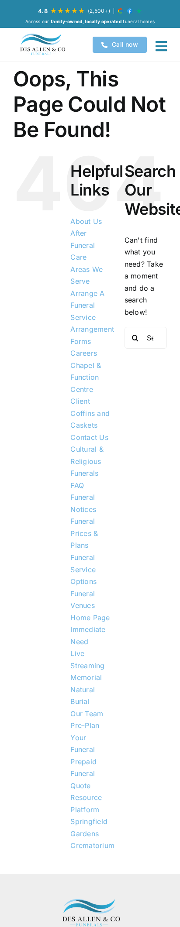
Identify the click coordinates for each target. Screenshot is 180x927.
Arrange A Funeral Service (87, 305)
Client (80, 401)
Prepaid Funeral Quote (83, 773)
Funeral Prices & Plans (84, 533)
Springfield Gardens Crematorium (92, 833)
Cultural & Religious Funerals (86, 461)
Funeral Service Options (83, 569)
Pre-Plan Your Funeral (84, 737)
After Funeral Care (82, 245)
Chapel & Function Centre (85, 377)
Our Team (86, 713)
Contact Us (89, 437)
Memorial (86, 677)
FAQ (77, 485)
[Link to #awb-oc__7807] (161, 46)
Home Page (90, 617)
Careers (83, 353)
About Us (86, 221)
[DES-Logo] (42, 44)
